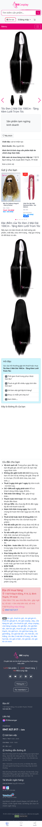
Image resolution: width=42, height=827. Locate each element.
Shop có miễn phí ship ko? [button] (17, 395)
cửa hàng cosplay (9, 626)
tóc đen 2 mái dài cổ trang (19, 636)
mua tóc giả (21, 628)
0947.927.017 (11, 609)
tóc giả (10, 618)
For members (20, 690)
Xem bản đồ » (7, 709)
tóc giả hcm (13, 631)
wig (33, 621)
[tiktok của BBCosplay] (21, 676)
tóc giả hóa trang (26, 631)
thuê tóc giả (19, 618)
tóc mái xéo (29, 634)
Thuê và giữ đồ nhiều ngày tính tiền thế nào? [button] (21, 384)
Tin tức (11, 19)
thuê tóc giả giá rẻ (9, 621)
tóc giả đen (22, 626)
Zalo (23, 730)
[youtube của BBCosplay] (15, 676)
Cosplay (22, 4)
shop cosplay (33, 623)
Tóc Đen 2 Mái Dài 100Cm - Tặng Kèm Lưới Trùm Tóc (20, 110)
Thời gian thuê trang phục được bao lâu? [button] (19, 377)
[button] (39, 62)
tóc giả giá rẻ (30, 618)
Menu (4, 26)
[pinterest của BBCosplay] (26, 676)
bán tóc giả (10, 628)
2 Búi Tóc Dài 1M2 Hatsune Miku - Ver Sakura (29, 205)
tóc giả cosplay (24, 621)
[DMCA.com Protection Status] (21, 816)
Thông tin (20, 684)
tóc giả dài (26, 639)
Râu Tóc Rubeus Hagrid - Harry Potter (11, 204)
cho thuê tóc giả (20, 623)
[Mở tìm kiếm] (21, 13)
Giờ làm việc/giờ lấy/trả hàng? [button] (19, 390)
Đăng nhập (24, 19)
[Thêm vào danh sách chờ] (17, 176)
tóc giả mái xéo (17, 634)
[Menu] (38, 26)
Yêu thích (8, 135)
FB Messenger (11, 720)
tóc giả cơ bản (15, 639)
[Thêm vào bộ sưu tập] (17, 180)
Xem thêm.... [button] (12, 399)
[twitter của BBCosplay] (10, 676)
